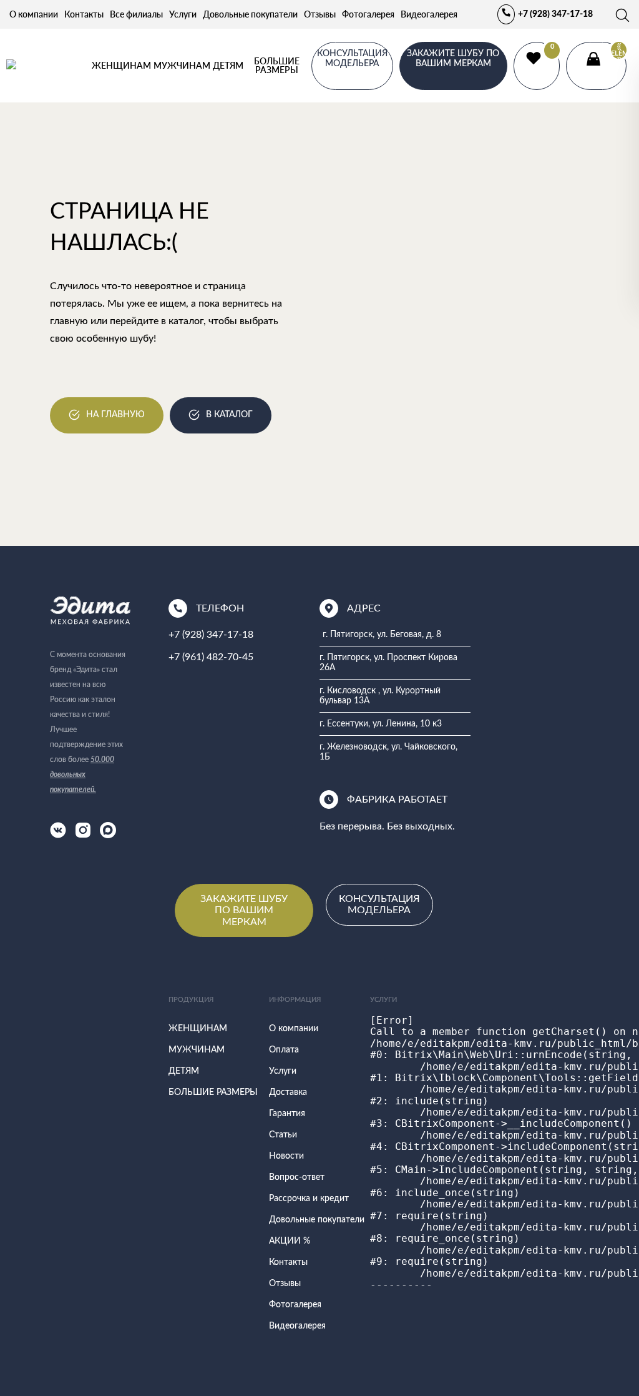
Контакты (84, 14)
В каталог (229, 414)
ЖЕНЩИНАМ (121, 65)
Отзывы (320, 14)
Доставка (288, 1092)
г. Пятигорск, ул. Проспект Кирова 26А (388, 662)
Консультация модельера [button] (352, 58)
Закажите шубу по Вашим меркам (244, 910)
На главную (115, 414)
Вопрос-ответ (296, 1177)
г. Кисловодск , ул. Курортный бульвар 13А (380, 695)
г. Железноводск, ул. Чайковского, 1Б (388, 752)
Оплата (284, 1050)
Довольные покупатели (250, 14)
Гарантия (287, 1113)
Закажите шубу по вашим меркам (453, 58)
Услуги (183, 14)
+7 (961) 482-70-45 (210, 657)
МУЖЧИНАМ (182, 65)
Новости (286, 1156)
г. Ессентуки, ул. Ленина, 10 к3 (381, 724)
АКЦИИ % (289, 1241)
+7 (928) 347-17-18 (555, 14)
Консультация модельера (379, 904)
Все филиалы (136, 14)
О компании (33, 14)
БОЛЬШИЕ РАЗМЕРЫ (277, 65)
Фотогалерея (368, 14)
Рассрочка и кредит (309, 1198)
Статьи (283, 1135)
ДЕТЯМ (228, 65)
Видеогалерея (429, 14)
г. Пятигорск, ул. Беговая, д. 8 (382, 634)
